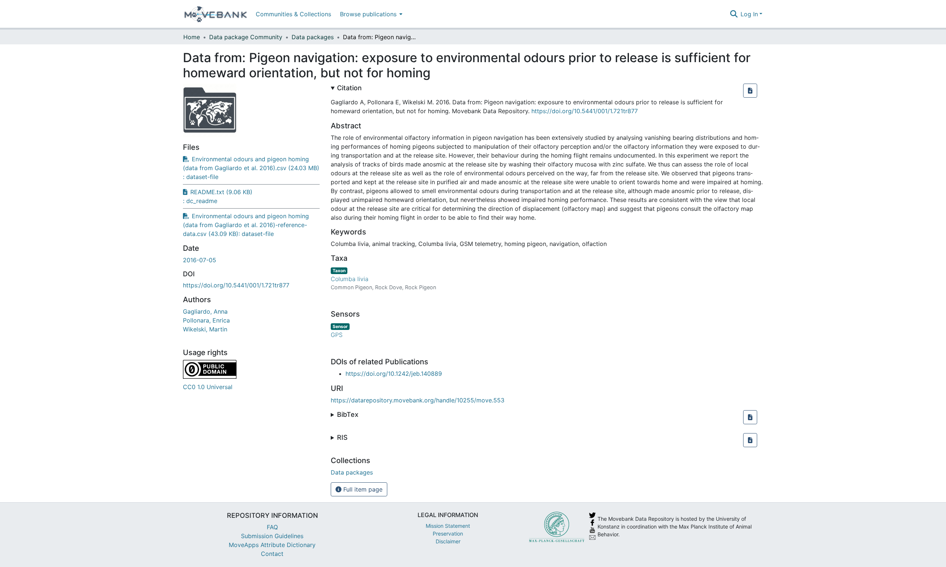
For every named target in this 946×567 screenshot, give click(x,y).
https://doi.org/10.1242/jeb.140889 (394, 373)
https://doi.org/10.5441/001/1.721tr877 (236, 285)
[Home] (215, 14)
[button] (750, 91)
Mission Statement (448, 526)
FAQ (272, 527)
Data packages (313, 37)
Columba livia (349, 279)
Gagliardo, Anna (205, 311)
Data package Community (245, 37)
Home (191, 37)
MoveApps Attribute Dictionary (272, 545)
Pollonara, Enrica (206, 320)
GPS (337, 334)
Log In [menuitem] (749, 14)
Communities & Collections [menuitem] (293, 14)
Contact (272, 553)
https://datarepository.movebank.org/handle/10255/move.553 (417, 400)
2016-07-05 (199, 260)
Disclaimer (448, 541)
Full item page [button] (361, 489)
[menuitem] (370, 14)
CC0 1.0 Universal (207, 387)
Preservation (448, 533)
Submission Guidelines (272, 536)
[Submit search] (733, 14)
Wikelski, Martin (205, 329)
